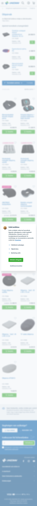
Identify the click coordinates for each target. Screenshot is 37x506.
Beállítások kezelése (16, 266)
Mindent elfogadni (16, 260)
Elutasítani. (18, 240)
